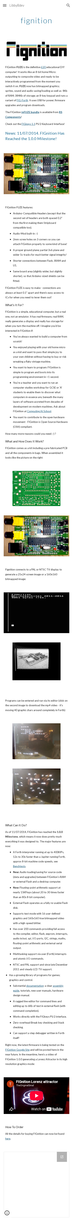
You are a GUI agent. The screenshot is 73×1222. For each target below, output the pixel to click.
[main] (36, 20)
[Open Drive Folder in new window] (62, 1157)
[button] (4, 5)
